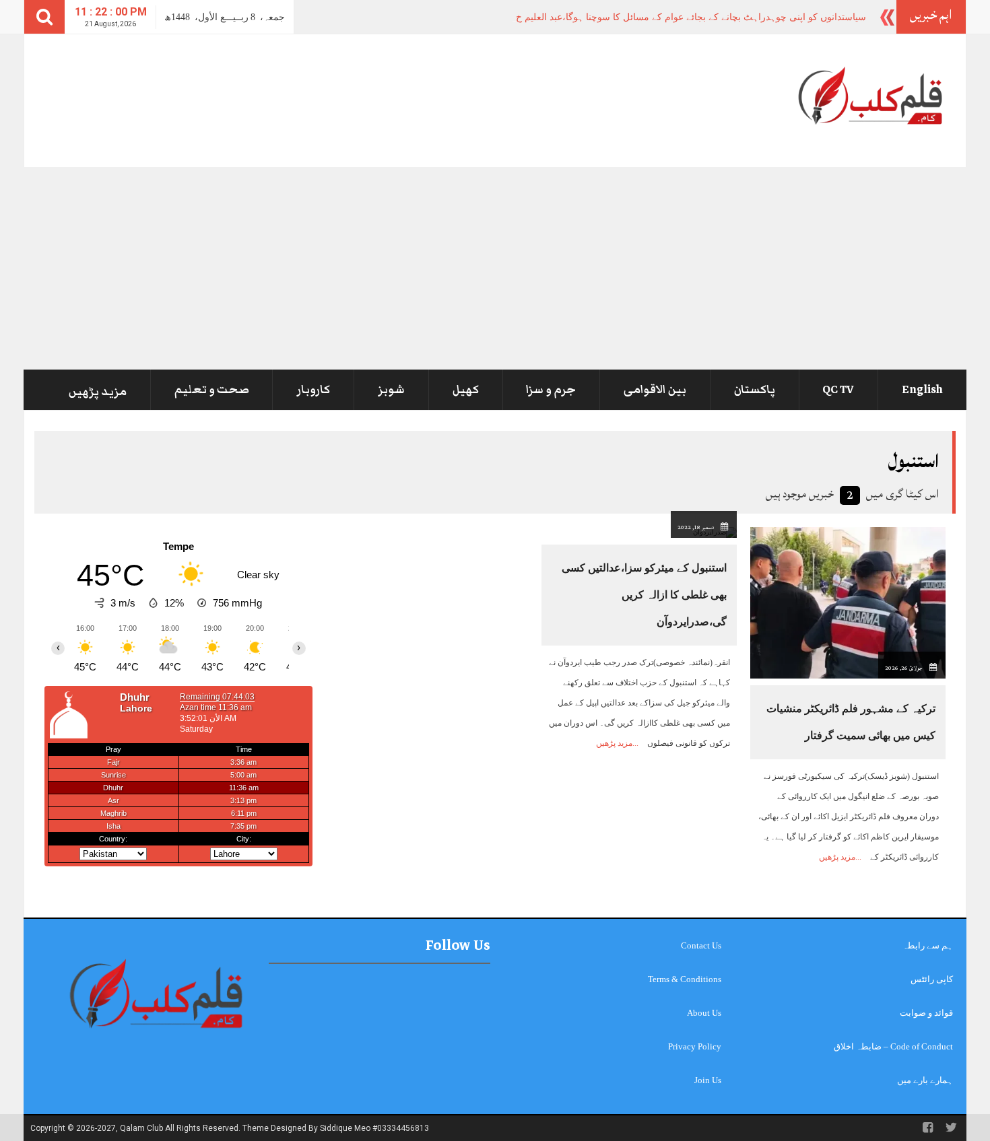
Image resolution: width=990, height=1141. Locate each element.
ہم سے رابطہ (927, 945)
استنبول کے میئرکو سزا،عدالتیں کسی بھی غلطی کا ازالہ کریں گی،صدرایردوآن (644, 594)
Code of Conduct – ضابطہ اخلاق (893, 1046)
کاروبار (313, 390)
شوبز (391, 390)
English (922, 390)
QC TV (838, 390)
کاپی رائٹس (932, 979)
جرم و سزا (551, 390)
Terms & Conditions (684, 979)
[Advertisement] (495, 268)
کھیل (466, 390)
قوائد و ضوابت (926, 1013)
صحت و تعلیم (211, 390)
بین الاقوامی (655, 390)
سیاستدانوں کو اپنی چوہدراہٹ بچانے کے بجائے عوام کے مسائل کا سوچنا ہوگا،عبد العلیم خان (686, 17)
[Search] (44, 16)
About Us (704, 1013)
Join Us (707, 1080)
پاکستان (754, 390)
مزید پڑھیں (98, 392)
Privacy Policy (694, 1046)
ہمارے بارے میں (925, 1080)
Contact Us (701, 945)
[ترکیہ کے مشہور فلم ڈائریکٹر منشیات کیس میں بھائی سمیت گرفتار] (848, 602)
